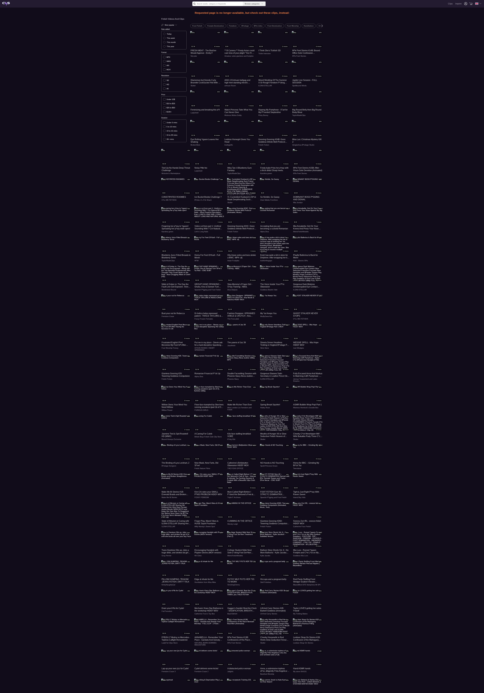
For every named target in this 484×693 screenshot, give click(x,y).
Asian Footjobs (233, 261)
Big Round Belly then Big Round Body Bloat (306, 111)
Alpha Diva (264, 232)
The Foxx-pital (233, 319)
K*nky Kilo (231, 439)
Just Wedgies (298, 348)
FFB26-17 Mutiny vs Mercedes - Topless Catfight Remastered (176, 638)
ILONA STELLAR (265, 86)
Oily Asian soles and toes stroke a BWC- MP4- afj (241, 256)
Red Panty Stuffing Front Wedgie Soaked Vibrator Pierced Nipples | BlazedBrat (306, 580)
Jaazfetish (231, 345)
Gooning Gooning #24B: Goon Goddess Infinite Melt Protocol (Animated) (271, 140)
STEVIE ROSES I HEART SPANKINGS (204, 349)
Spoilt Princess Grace (268, 466)
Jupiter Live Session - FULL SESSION (304, 81)
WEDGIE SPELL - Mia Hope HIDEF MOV (306, 343)
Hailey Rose (265, 408)
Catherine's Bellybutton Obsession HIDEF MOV (238, 464)
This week (171, 38)
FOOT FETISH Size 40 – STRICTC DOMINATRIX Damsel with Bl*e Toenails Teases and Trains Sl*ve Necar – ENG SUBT (274, 493)
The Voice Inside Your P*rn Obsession (272, 285)
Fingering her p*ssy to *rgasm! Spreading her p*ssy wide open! (176, 227)
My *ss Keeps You (268, 313)
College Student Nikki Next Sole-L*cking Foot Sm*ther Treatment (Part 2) (239, 551)
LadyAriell (194, 113)
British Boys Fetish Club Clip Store (208, 437)
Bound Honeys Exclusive (171, 439)
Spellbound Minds (299, 86)
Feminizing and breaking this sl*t (205, 110)
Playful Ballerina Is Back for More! (305, 256)
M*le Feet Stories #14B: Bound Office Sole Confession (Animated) (306, 51)
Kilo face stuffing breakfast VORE (239, 435)
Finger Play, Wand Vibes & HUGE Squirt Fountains (206, 522)
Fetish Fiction (263, 145)
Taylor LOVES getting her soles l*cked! (307, 609)
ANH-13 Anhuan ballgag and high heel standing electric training (237, 81)
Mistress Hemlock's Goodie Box (305, 408)
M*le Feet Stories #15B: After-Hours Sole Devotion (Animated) (307, 169)
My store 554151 (300, 671)
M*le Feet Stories (299, 56)
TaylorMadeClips (299, 115)
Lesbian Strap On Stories (303, 643)
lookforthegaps (266, 261)
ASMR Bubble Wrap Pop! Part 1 (307, 405)
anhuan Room (230, 86)
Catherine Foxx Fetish (302, 526)
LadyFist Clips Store (170, 643)
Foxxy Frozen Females (203, 319)
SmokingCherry (233, 585)
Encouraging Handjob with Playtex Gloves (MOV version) (207, 551)
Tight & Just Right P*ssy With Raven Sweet (306, 493)
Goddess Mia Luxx (300, 556)
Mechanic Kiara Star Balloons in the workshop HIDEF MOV (208, 609)
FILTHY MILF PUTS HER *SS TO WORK (240, 580)
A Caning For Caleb (203, 434)
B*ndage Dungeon (169, 466)
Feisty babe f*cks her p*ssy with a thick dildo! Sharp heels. (274, 169)
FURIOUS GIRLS (201, 410)
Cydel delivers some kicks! (206, 668)
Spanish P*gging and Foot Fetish (207, 290)
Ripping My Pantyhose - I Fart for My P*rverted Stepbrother (273, 111)
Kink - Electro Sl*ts (300, 261)
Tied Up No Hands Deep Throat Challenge (176, 169)
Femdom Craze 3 (169, 671)
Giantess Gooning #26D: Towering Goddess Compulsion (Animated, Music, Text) (274, 522)
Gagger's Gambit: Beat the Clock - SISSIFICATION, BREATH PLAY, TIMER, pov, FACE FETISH (241, 609)
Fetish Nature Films (202, 468)
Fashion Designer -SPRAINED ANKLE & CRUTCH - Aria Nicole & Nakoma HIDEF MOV (241, 314)
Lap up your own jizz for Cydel (175, 668)
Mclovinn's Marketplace (171, 173)
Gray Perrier (166, 556)
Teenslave (297, 468)
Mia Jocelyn (298, 202)
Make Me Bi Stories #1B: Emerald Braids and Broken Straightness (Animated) (174, 493)
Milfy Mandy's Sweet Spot (204, 526)
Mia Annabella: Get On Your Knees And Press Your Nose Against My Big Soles (306, 227)
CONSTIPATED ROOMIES (174, 197)
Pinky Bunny (263, 115)
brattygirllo (228, 145)
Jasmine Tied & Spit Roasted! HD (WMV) (175, 435)
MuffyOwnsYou (266, 316)
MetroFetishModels (301, 232)
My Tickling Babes (300, 614)
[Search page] (6, 4)
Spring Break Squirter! (270, 405)
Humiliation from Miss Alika (205, 582)
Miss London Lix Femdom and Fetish (239, 409)
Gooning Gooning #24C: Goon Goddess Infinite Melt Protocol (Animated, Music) (241, 227)
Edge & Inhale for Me (203, 579)
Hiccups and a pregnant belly (273, 579)
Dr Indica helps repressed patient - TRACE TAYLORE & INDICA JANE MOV (207, 314)
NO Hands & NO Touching (272, 463)
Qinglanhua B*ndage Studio (303, 145)
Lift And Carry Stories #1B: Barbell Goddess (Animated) (273, 609)
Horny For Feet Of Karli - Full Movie (207, 256)
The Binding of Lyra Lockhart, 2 (175, 463)
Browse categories (252, 4)
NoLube (194, 56)
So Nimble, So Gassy (269, 197)
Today (169, 34)
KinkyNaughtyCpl (168, 585)
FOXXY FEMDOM (201, 497)
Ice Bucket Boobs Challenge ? (208, 197)
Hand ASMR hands (301, 668)
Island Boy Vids (299, 497)
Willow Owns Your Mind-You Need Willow (174, 406)
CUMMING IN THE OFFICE (239, 521)
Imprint (458, 4)
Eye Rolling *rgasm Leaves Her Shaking (205, 140)
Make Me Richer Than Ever (239, 405)
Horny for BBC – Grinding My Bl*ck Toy (306, 464)
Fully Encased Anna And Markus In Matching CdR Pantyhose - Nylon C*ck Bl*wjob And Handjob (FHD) (307, 374)
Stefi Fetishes (265, 582)
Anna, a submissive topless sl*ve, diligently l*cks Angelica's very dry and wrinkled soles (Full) (274, 669)
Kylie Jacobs (265, 556)
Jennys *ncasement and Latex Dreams (305, 380)
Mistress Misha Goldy (233, 115)
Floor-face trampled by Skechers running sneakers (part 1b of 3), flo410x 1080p (208, 406)
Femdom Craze (168, 316)
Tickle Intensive (264, 53)
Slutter (193, 86)
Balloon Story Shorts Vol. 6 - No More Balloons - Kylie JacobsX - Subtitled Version (274, 551)
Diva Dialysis (232, 290)
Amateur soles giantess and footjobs (238, 56)
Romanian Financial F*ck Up (207, 373)
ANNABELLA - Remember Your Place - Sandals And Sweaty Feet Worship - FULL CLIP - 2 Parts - (208, 638)
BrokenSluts (195, 145)
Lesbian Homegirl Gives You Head (237, 140)
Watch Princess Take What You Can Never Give (238, 111)
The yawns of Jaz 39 (236, 342)
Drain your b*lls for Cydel (173, 608)
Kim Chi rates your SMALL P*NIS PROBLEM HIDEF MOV (208, 493)
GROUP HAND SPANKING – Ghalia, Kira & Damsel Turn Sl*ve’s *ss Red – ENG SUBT (207, 285)
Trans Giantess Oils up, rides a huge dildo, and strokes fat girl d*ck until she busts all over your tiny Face (176, 551)
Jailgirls (230, 671)
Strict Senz (264, 348)
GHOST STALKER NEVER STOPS (305, 314)
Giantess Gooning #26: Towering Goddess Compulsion (176, 374)
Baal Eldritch (232, 614)
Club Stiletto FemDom (269, 200)
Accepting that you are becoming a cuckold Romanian (274, 227)
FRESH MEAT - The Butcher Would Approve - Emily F (203, 51)
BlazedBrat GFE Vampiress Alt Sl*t (306, 585)
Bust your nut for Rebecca (173, 313)
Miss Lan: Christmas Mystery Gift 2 (306, 140)
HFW (196, 261)
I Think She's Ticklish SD (269, 50)
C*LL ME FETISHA (169, 200)
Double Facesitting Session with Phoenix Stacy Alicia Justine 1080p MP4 (241, 374)
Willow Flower (167, 410)
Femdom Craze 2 (201, 671)
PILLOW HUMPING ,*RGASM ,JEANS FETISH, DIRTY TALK (175, 580)
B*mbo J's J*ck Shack (203, 200)
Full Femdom (167, 611)
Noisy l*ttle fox (200, 168)
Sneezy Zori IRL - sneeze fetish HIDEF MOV (307, 522)
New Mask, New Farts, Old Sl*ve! (206, 464)
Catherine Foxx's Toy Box (204, 614)
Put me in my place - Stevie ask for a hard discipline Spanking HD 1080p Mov (208, 343)
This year (170, 46)
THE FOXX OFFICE (235, 468)
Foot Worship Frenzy (170, 348)
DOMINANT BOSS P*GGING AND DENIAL (306, 198)
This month (171, 42)
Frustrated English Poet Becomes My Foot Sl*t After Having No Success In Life (174, 343)
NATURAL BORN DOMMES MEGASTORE (205, 644)
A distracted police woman (239, 668)
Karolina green (266, 173)
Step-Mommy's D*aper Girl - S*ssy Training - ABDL (239, 285)
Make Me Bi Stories (169, 497)
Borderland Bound (169, 290)
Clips (450, 4)
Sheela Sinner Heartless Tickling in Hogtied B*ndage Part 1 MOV (274, 343)
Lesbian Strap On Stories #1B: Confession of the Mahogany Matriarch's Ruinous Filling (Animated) (306, 638)
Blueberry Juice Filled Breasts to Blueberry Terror (176, 256)
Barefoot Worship (267, 674)
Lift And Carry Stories (268, 614)
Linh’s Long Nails (201, 232)
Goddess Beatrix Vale (268, 290)
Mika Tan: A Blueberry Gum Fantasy (239, 169)
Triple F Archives (234, 497)
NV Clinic (198, 556)
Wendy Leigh (232, 524)
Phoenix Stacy (233, 379)
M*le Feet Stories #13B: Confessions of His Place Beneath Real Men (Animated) (240, 638)
